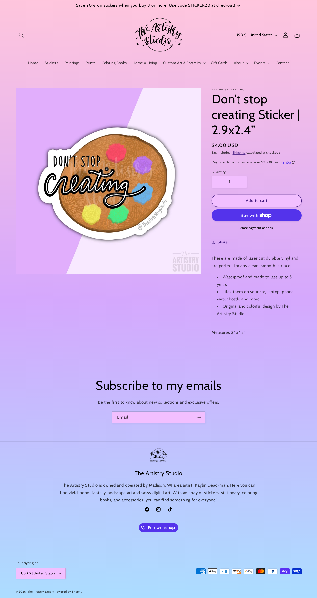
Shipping (239, 152)
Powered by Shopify (68, 591)
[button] (21, 35)
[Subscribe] (199, 417)
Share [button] (223, 242)
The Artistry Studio (41, 591)
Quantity (219, 172)
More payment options (256, 228)
